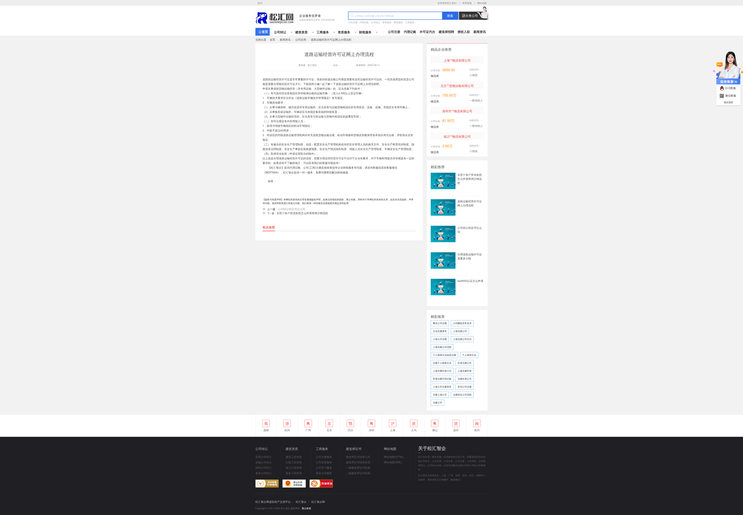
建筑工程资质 (294, 457)
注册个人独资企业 (442, 362)
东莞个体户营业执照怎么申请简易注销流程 (302, 213)
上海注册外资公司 (442, 370)
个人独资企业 (469, 354)
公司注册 (352, 22)
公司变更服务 (324, 462)
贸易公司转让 (263, 457)
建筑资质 (301, 32)
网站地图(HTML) (394, 457)
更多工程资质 (294, 473)
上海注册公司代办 (462, 339)
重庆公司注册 (440, 323)
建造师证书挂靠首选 (358, 462)
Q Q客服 (730, 88)
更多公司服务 (324, 473)
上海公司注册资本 (442, 386)
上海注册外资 (465, 370)
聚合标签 (306, 508)
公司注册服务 (324, 457)
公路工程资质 (294, 462)
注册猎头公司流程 (462, 394)
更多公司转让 (263, 473)
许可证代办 (427, 31)
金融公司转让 (263, 462)
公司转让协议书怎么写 (291, 209)
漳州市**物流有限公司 (457, 111)
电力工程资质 (294, 468)
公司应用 (300, 39)
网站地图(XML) (393, 462)
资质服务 (387, 22)
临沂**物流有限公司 (457, 136)
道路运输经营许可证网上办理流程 (469, 203)
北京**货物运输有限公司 (457, 85)
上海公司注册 (440, 339)
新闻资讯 (479, 31)
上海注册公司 (460, 331)
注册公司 (437, 402)
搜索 (450, 15)
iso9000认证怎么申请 (470, 281)
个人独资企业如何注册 (444, 354)
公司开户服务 (324, 468)
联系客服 (467, 2)
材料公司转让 (263, 468)
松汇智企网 (318, 502)
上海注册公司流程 (442, 346)
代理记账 (364, 22)
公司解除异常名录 (462, 323)
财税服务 (398, 22)
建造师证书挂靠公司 (358, 457)
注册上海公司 (440, 394)
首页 (265, 31)
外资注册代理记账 (442, 378)
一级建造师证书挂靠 (358, 468)
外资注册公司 (465, 362)
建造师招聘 (446, 31)
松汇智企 (312, 65)
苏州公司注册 (465, 386)
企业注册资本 (440, 331)
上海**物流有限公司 (457, 60)
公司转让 (375, 22)
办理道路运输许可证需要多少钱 (469, 256)
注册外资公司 (465, 378)
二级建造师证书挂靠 (358, 473)
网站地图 (482, 2)
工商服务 (409, 22)
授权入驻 (464, 31)
